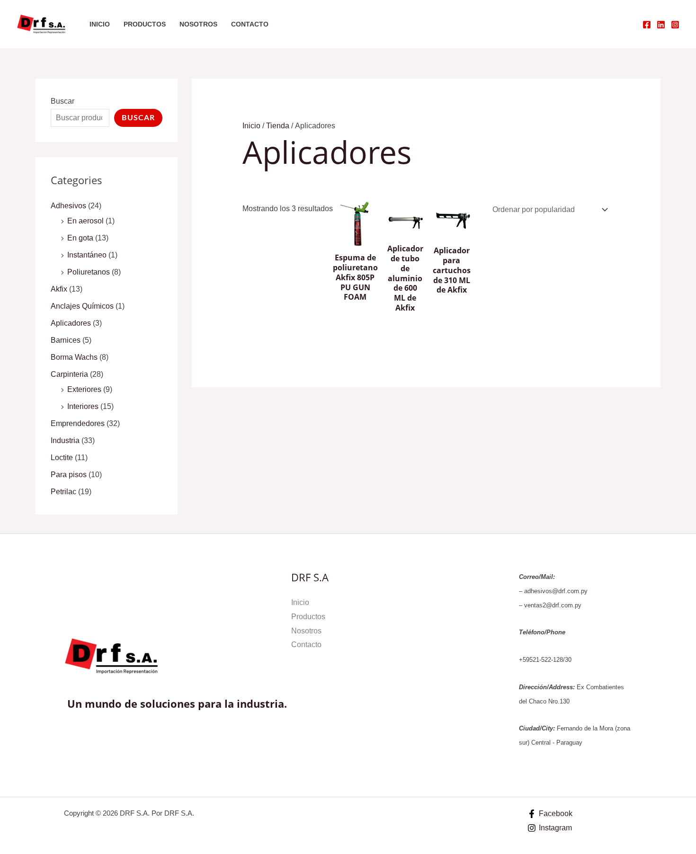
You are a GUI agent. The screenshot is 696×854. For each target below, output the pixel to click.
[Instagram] (675, 24)
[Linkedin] (661, 24)
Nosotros (198, 24)
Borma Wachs (74, 357)
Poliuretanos (88, 272)
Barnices (65, 340)
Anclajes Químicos (82, 306)
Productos (145, 24)
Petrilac (63, 492)
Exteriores (84, 389)
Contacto (249, 24)
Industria (65, 440)
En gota (80, 238)
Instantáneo (87, 255)
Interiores (82, 406)
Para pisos (69, 475)
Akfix (59, 289)
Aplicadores (71, 323)
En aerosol (85, 221)
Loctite (62, 458)
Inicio (99, 24)
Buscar (62, 101)
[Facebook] (646, 24)
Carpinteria (69, 374)
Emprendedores (78, 423)
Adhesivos (68, 206)
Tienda (277, 126)
